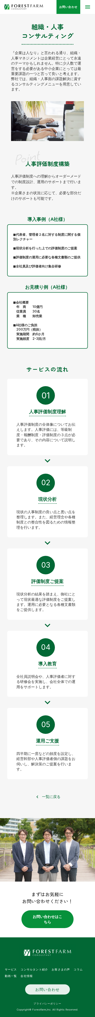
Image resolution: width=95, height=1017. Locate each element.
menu (87, 7)
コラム (78, 969)
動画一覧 (11, 976)
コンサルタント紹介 (34, 969)
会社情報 (27, 976)
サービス (11, 969)
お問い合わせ (47, 989)
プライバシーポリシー (47, 1003)
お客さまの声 (61, 969)
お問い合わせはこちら (47, 919)
